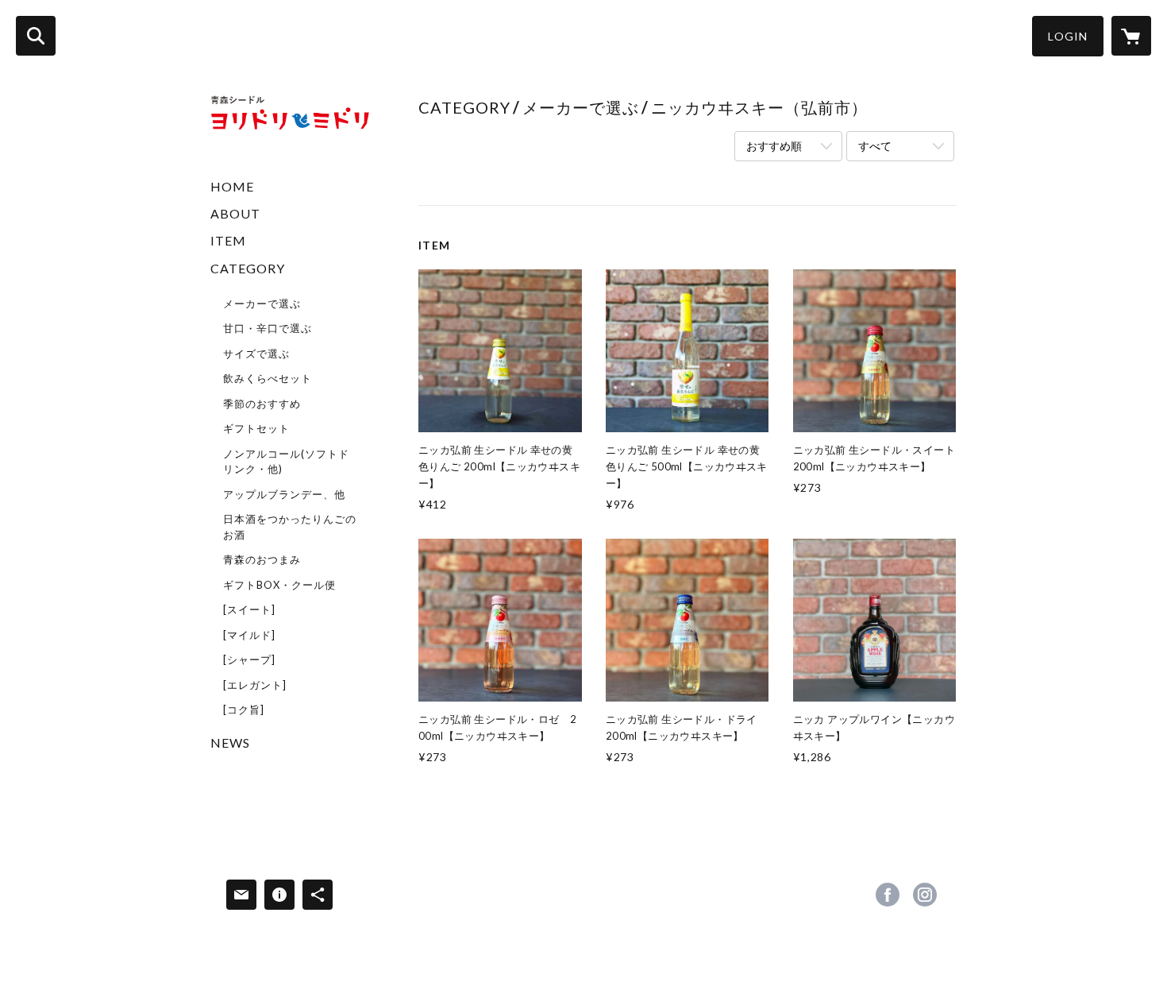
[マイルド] (249, 634)
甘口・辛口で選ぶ (267, 328)
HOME (232, 186)
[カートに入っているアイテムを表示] (1131, 36)
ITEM (228, 240)
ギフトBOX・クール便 (279, 584)
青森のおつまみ (262, 559)
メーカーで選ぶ (262, 303)
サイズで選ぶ (256, 353)
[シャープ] (249, 659)
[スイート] (249, 609)
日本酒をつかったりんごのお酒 (289, 526)
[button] (1067, 36)
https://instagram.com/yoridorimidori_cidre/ (925, 895)
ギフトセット (256, 428)
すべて (875, 146)
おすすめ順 (774, 146)
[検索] (36, 36)
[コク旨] (243, 709)
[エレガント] (255, 685)
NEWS (230, 742)
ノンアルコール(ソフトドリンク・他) (286, 461)
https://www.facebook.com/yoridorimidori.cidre (887, 895)
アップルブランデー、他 (284, 494)
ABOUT (235, 213)
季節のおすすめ (262, 403)
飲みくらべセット (267, 378)
